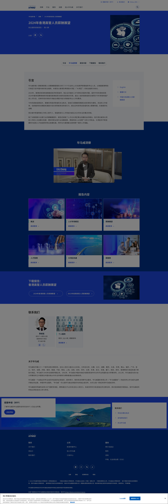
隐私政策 (72, 502)
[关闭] (165, 498)
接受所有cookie (135, 498)
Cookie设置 (122, 498)
